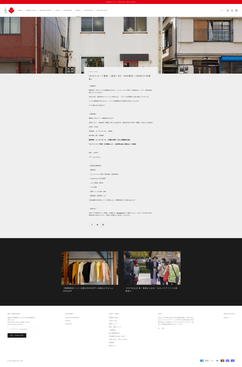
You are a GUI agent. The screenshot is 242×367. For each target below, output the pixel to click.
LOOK (57, 10)
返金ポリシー (113, 346)
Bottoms (67, 321)
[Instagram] (163, 328)
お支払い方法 (113, 321)
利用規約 (111, 342)
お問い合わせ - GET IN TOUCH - (118, 339)
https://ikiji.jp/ (96, 157)
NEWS (78, 10)
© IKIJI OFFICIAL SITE (15, 361)
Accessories (68, 324)
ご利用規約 (112, 330)
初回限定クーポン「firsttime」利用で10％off (121, 2)
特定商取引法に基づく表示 (117, 336)
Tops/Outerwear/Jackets (72, 317)
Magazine (68, 10)
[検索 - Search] (232, 10)
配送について (113, 324)
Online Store (45, 10)
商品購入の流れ (113, 317)
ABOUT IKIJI (31, 10)
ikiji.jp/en (226, 317)
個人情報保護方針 (114, 333)
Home (20, 10)
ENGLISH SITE (102, 10)
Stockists (88, 10)
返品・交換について (115, 327)
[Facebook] (158, 328)
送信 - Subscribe (17, 335)
